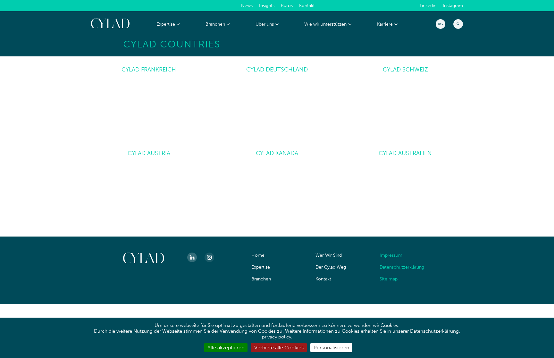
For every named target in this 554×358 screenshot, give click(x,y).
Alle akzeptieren (225, 348)
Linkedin (428, 5)
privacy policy (276, 337)
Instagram (453, 5)
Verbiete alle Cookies (279, 348)
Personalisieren (331, 348)
